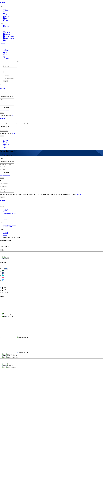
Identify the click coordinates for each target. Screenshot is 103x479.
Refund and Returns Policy (9, 213)
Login (13, 133)
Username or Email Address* (7, 161)
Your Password (3, 102)
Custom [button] (2, 265)
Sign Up (13, 115)
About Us (5, 209)
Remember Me (5, 107)
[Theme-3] (3, 275)
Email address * (4, 183)
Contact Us (5, 210)
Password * (3, 189)
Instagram (5, 233)
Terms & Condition (7, 226)
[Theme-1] (3, 271)
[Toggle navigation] (0, 84)
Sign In (2, 112)
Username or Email (4, 126)
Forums (5, 219)
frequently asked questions (9, 225)
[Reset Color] (2, 267)
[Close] (3, 250)
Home (4, 154)
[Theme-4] (3, 278)
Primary (2, 268)
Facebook (5, 232)
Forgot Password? (4, 110)
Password (2, 167)
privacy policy (78, 194)
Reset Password (4, 130)
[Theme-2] (3, 273)
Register (2, 197)
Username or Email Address (6, 96)
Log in (2, 177)
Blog (4, 211)
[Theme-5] (3, 280)
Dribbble (5, 235)
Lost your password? (5, 175)
